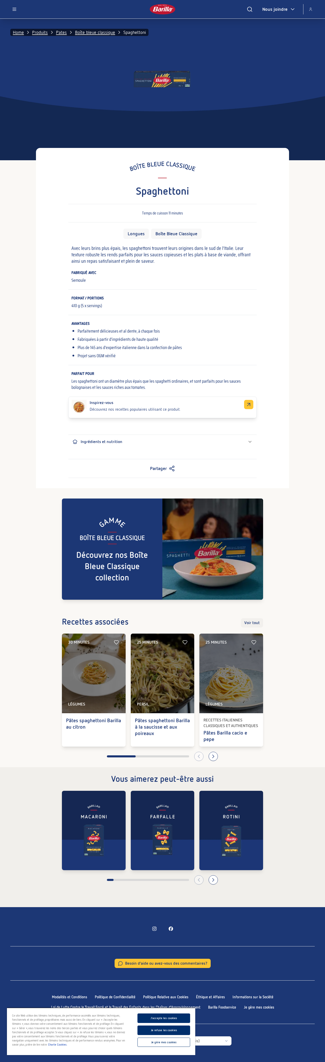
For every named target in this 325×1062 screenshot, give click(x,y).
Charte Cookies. (57, 1044)
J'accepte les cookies (164, 1018)
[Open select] (226, 1041)
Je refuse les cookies (164, 1030)
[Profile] (311, 9)
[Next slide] (213, 756)
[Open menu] (14, 9)
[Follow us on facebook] (171, 929)
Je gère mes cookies (259, 1007)
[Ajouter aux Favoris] (116, 642)
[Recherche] (250, 9)
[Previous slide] (198, 756)
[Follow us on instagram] (154, 929)
